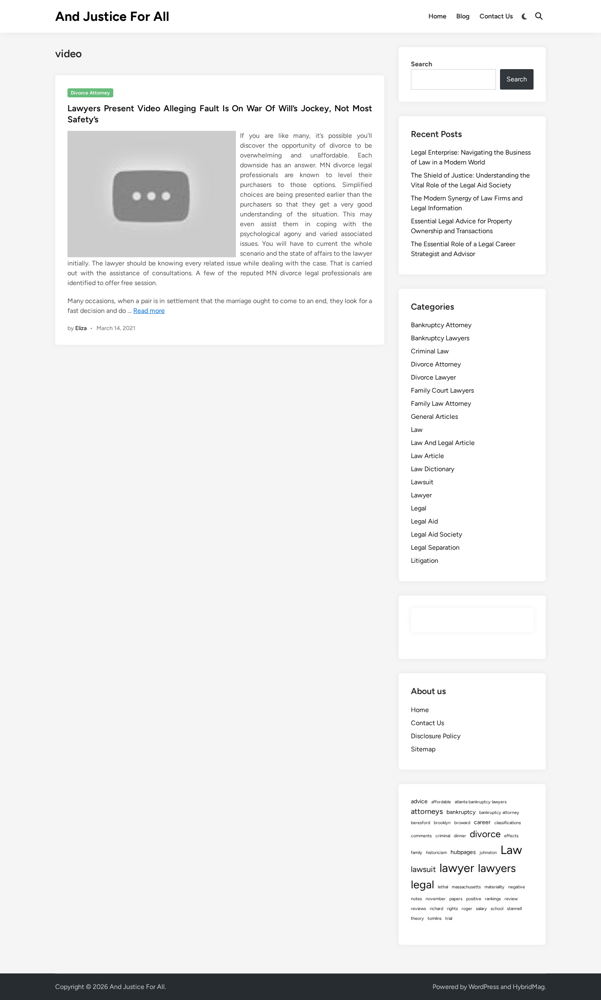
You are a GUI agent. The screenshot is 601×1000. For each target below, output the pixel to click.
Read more (149, 311)
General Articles (434, 416)
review (511, 898)
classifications (507, 822)
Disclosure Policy (435, 736)
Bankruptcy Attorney (441, 325)
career (482, 822)
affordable (441, 801)
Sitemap (423, 749)
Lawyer (421, 495)
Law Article (427, 456)
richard (436, 908)
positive (473, 898)
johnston (488, 852)
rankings (493, 898)
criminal (442, 835)
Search (421, 64)
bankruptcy (460, 812)
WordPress (484, 987)
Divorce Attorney (90, 93)
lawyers (497, 868)
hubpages (463, 852)
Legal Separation (435, 547)
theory (417, 918)
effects (511, 835)
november (436, 898)
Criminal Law (430, 351)
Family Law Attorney (441, 403)
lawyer (457, 868)
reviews (418, 908)
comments (421, 835)
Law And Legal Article (443, 443)
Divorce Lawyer (433, 377)
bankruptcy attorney (499, 812)
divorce (485, 834)
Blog (463, 16)
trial (448, 918)
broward (462, 822)
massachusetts (466, 887)
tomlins (435, 918)
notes (416, 898)
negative (516, 887)
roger (467, 908)
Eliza (81, 328)
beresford (420, 822)
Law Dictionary (432, 469)
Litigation (424, 560)
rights (452, 908)
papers (455, 898)
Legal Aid (424, 521)
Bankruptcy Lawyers (440, 338)
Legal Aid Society (436, 534)
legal (422, 884)
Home (437, 16)
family (416, 852)
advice (419, 801)
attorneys (427, 811)
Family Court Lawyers (442, 390)
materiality (494, 887)
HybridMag (529, 987)
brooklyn (442, 822)
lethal (443, 887)
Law (417, 430)
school (497, 908)
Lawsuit (422, 482)
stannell (514, 908)
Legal (418, 508)
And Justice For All (112, 16)
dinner (460, 835)
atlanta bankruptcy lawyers (481, 801)
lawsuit (423, 869)
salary (481, 908)
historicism (436, 852)
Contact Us (496, 16)
